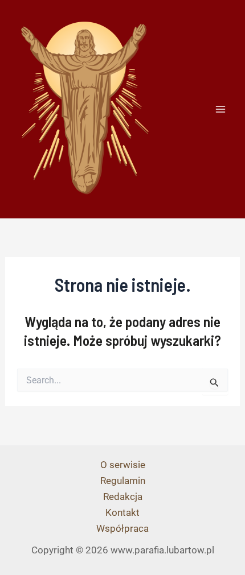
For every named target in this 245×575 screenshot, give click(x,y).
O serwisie (122, 464)
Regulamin (122, 480)
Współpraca (122, 528)
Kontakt (122, 512)
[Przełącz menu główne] (221, 109)
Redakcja (122, 496)
